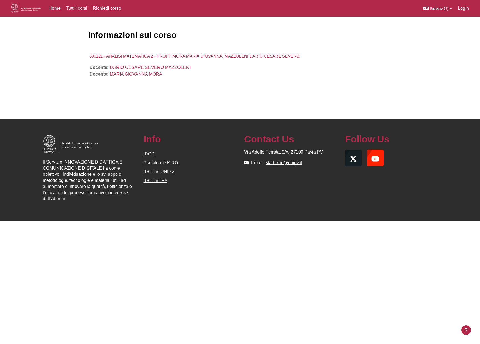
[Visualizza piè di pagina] (466, 330)
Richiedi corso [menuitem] (107, 8)
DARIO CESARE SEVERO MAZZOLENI (150, 67)
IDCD (149, 154)
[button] (438, 8)
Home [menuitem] (55, 8)
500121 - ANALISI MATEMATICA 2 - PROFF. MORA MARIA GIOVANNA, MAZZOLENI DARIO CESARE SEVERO (194, 56)
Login (463, 8)
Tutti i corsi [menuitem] (76, 8)
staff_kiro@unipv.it (284, 162)
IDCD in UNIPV (159, 171)
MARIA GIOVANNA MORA (136, 74)
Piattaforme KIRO (161, 162)
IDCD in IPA (156, 180)
